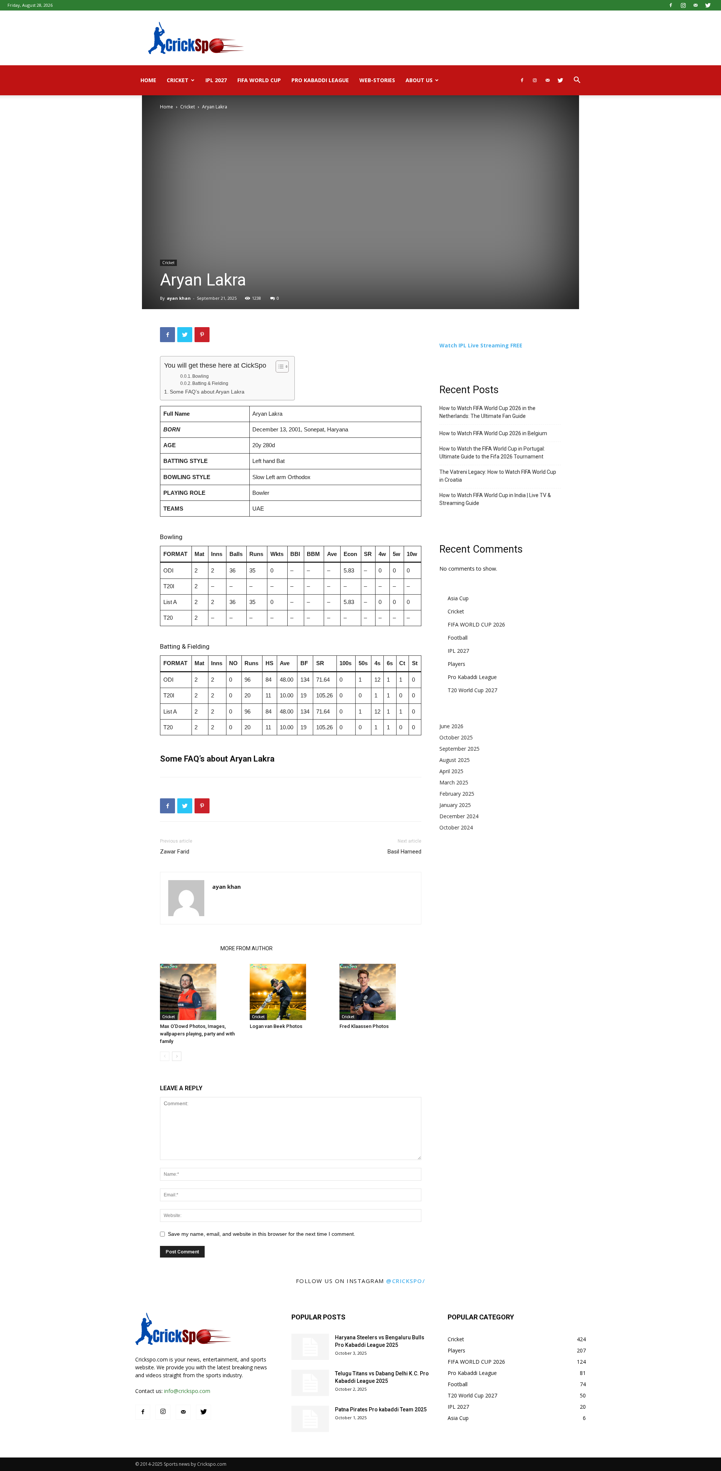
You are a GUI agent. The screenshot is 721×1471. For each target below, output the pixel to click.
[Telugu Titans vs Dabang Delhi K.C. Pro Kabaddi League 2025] (310, 1383)
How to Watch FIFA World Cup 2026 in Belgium (493, 433)
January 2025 (455, 804)
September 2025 (459, 748)
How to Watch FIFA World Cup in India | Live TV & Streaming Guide (495, 499)
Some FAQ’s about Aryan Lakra (207, 392)
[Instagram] (683, 5)
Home (148, 80)
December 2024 (458, 816)
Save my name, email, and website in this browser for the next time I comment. (261, 1234)
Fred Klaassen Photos (364, 1026)
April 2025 (451, 771)
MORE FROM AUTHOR (246, 948)
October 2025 (456, 737)
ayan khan (179, 298)
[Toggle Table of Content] (278, 366)
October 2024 (456, 827)
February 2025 (456, 793)
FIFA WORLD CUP (259, 80)
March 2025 (453, 782)
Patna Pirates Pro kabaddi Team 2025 (381, 1409)
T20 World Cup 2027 (472, 690)
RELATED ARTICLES (187, 948)
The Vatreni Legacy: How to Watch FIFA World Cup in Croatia (497, 476)
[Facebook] (670, 5)
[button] (577, 80)
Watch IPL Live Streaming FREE (480, 345)
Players (456, 663)
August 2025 (454, 759)
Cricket (178, 80)
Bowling (200, 376)
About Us (419, 80)
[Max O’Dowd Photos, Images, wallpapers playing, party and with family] (201, 992)
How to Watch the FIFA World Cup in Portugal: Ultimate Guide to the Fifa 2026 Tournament (492, 453)
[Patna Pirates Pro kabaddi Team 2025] (310, 1419)
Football (458, 637)
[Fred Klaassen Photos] (380, 992)
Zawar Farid (174, 851)
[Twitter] (707, 5)
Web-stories (377, 80)
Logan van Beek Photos (276, 1026)
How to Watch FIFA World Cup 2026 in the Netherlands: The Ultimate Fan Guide (487, 412)
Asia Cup (458, 598)
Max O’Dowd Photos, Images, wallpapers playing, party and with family (197, 1033)
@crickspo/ (405, 1281)
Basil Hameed (404, 851)
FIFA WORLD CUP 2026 (476, 624)
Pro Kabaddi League (320, 80)
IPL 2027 (216, 80)
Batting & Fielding (210, 383)
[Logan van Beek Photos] (291, 992)
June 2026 (451, 726)
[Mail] (695, 5)
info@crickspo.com (187, 1390)
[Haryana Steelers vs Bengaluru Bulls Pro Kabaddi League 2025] (310, 1347)
